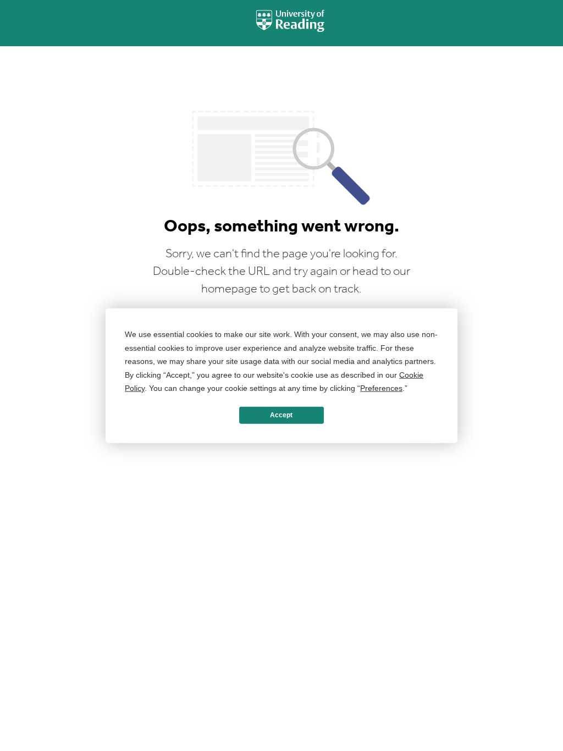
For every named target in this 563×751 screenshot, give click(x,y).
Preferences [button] (381, 388)
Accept (281, 415)
